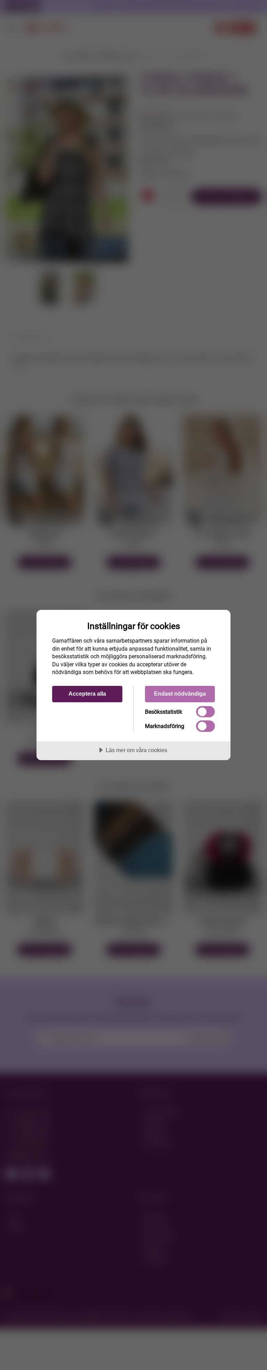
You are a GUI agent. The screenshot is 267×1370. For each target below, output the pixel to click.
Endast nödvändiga (180, 693)
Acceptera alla (87, 693)
